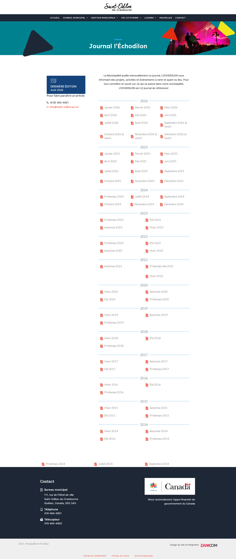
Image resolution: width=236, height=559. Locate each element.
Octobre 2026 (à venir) (114, 136)
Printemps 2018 (114, 345)
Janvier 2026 (112, 107)
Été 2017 (109, 369)
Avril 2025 (110, 161)
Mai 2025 (140, 161)
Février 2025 (142, 153)
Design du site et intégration (184, 544)
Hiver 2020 (111, 291)
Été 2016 (155, 384)
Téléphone (51, 509)
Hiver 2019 (111, 314)
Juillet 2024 (142, 196)
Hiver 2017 (111, 361)
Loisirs (149, 18)
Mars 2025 (171, 153)
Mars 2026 (171, 107)
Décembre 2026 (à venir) (175, 136)
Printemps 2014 (159, 438)
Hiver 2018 (111, 338)
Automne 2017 (159, 361)
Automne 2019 (159, 314)
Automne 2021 (113, 266)
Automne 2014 (159, 431)
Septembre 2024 (174, 196)
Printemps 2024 (114, 196)
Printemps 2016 (114, 392)
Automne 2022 (113, 250)
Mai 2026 (140, 115)
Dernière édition (64, 86)
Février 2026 (142, 107)
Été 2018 (155, 338)
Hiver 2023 (156, 227)
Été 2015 (109, 415)
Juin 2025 (170, 161)
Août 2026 (141, 122)
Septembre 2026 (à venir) (175, 124)
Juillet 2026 (111, 122)
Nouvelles (166, 18)
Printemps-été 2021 (162, 266)
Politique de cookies (120, 556)
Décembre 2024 (173, 204)
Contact (180, 18)
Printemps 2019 (114, 322)
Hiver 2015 (111, 407)
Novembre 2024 (144, 204)
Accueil (55, 18)
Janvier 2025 (112, 153)
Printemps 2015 (159, 415)
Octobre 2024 (112, 204)
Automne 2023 (113, 227)
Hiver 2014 (111, 431)
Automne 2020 (159, 291)
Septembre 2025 (174, 171)
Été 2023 (155, 219)
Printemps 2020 (159, 299)
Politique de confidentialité (94, 556)
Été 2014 (109, 438)
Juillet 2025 (111, 171)
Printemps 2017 (159, 369)
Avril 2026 (110, 115)
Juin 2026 (170, 115)
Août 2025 (141, 171)
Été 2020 (109, 299)
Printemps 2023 (114, 219)
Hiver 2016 (111, 384)
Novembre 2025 (144, 180)
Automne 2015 (159, 407)
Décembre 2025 (174, 180)
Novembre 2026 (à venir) (146, 136)
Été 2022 (155, 243)
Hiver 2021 (156, 276)
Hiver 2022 (156, 250)
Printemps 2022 (114, 243)
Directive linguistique (144, 556)
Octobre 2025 (112, 180)
